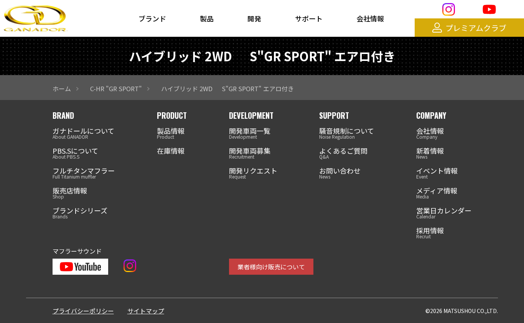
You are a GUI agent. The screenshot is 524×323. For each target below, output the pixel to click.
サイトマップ (145, 310)
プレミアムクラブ (475, 27)
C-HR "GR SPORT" (116, 88)
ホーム (62, 88)
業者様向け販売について (271, 266)
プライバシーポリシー (83, 310)
